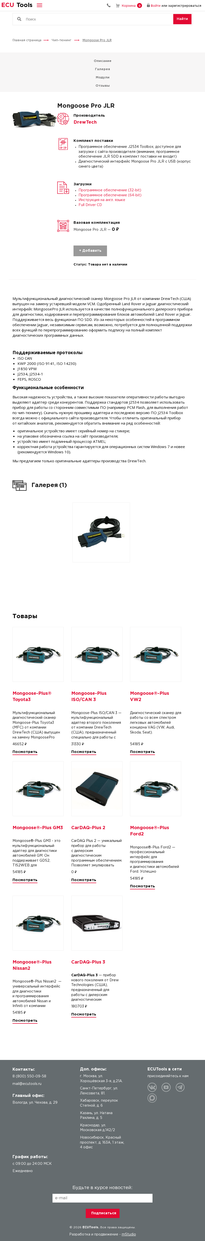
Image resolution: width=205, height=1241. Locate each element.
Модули (103, 77)
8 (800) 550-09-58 (110, 5)
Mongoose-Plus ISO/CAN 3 (88, 697)
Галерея (102, 69)
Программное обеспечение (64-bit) (110, 195)
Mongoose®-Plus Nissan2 (32, 965)
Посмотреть (25, 751)
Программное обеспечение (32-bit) (109, 190)
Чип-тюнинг (62, 39)
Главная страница (27, 39)
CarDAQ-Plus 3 (88, 962)
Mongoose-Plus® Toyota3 (32, 697)
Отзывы (103, 85)
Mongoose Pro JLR (97, 39)
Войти (155, 5)
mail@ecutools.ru (27, 1083)
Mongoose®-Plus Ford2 (149, 831)
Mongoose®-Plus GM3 (37, 828)
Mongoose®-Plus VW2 (149, 697)
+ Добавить (90, 250)
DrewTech (85, 122)
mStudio (129, 1234)
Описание (103, 61)
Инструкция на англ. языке (101, 200)
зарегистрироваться (184, 5)
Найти (182, 18)
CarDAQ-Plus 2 (88, 828)
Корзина (131, 5)
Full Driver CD (90, 205)
